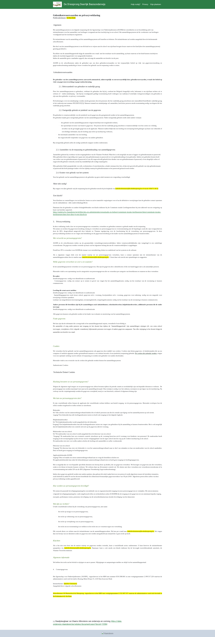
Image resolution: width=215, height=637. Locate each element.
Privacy (145, 4)
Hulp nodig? (135, 4)
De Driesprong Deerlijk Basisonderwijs (84, 4)
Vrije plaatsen (155, 4)
